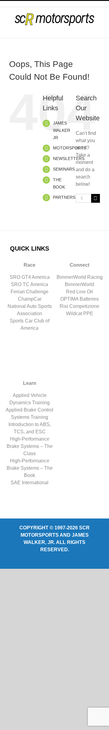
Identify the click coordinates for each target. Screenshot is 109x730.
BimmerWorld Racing (80, 277)
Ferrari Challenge (29, 291)
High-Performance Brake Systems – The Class (30, 446)
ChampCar (29, 299)
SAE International (29, 482)
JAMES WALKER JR (61, 130)
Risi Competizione (79, 306)
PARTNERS (64, 197)
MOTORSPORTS (69, 147)
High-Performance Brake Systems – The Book (30, 468)
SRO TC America (29, 284)
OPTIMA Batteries (79, 299)
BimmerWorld (79, 284)
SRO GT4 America (30, 277)
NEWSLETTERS (68, 158)
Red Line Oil (79, 291)
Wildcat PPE (79, 313)
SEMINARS (64, 169)
